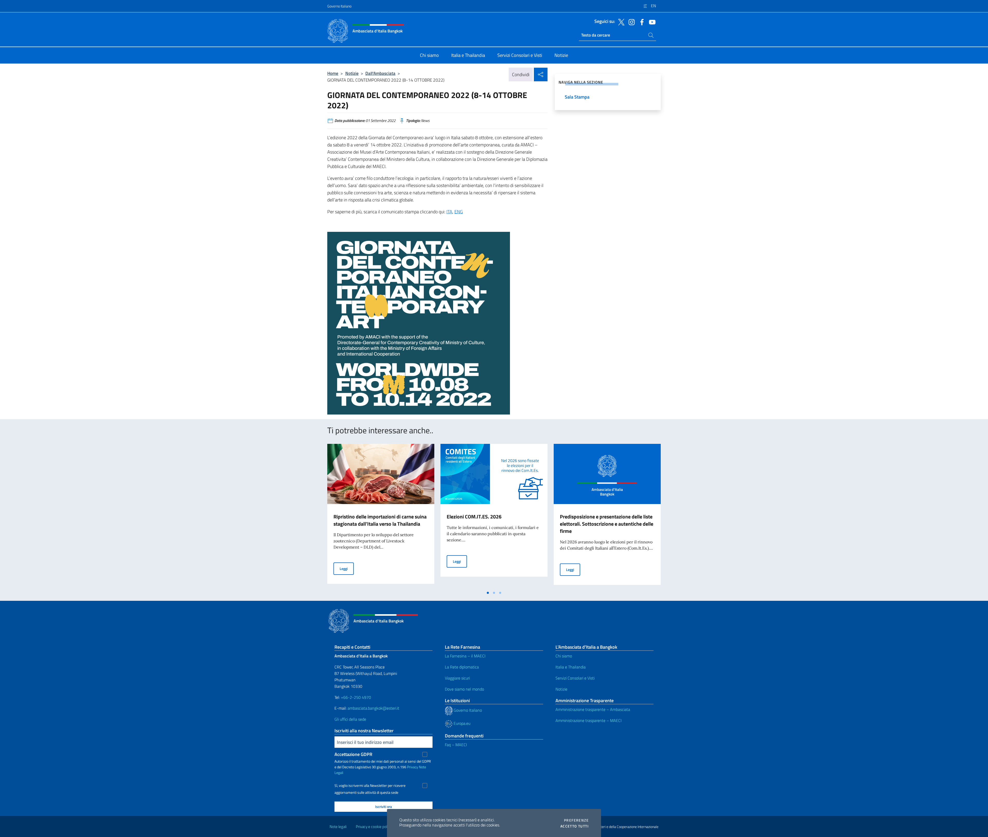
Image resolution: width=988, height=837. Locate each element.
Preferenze (576, 820)
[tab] (488, 593)
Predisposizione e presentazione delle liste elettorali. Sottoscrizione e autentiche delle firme (606, 524)
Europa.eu (461, 723)
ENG (458, 211)
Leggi (347, 568)
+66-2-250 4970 (356, 697)
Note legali (338, 827)
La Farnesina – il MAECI (465, 656)
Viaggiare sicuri (457, 678)
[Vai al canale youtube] (651, 22)
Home (332, 73)
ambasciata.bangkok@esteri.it (373, 708)
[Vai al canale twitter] (620, 22)
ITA (449, 211)
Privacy (412, 767)
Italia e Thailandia (570, 667)
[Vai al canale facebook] (641, 22)
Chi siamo (563, 656)
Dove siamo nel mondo (464, 689)
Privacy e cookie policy (374, 827)
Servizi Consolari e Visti (575, 678)
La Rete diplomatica (462, 667)
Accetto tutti (574, 826)
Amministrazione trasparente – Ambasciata (592, 709)
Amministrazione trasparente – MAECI (588, 720)
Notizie (352, 73)
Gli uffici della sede (350, 719)
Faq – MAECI (456, 745)
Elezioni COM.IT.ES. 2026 (474, 517)
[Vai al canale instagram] (630, 22)
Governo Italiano (339, 6)
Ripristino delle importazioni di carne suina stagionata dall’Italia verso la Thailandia (380, 520)
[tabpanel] (380, 516)
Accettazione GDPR (353, 754)
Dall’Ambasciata (380, 73)
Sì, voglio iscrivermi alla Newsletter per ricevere (369, 785)
